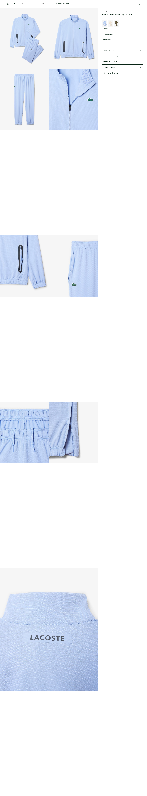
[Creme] (110, 23)
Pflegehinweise (109, 67)
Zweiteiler (120, 11)
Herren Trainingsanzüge (108, 11)
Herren (16, 4)
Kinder (34, 4)
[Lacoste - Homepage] (8, 4)
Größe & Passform (110, 61)
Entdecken (44, 4)
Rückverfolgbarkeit (111, 73)
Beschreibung (109, 50)
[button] (139, 3)
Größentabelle (106, 39)
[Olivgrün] (116, 23)
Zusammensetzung (111, 56)
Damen (25, 4)
